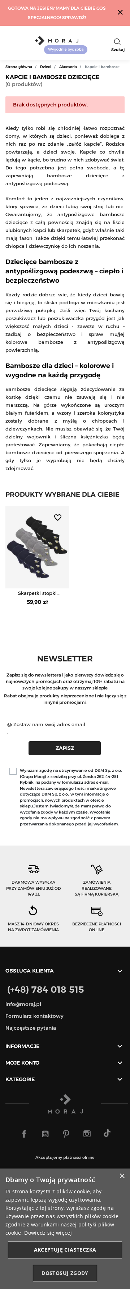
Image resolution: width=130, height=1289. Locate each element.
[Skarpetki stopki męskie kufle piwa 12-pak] (37, 547)
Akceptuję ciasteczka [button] (65, 1249)
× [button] (122, 1176)
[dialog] (65, 1229)
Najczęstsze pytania (30, 1028)
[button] (118, 45)
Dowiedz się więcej (48, 1232)
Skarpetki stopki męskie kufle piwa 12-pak (38, 593)
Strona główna (18, 66)
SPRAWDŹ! (74, 17)
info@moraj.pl (23, 1004)
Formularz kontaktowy (34, 1016)
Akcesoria (68, 66)
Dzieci (45, 66)
